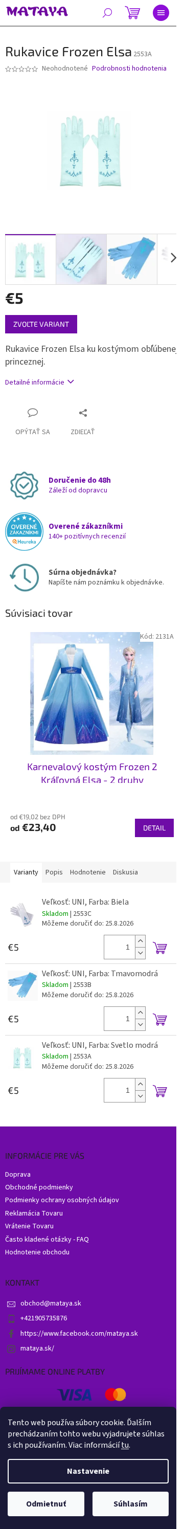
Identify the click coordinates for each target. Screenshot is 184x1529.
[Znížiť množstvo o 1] (140, 953)
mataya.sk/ (37, 1348)
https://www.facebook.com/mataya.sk (79, 1334)
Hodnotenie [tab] (88, 872)
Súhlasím (130, 1504)
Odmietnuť (46, 1504)
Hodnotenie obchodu (37, 1252)
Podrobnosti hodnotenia (129, 69)
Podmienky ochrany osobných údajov (62, 1200)
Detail (154, 827)
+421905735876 (43, 1318)
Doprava (18, 1175)
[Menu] (161, 13)
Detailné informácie (34, 382)
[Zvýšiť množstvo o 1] (140, 941)
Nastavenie (88, 1471)
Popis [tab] (54, 872)
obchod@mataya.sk (50, 1303)
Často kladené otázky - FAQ (47, 1239)
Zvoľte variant (41, 324)
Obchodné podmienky (39, 1187)
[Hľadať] (107, 13)
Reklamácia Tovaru (34, 1213)
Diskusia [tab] (125, 872)
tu (125, 1445)
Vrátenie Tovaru (29, 1226)
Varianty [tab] (26, 872)
